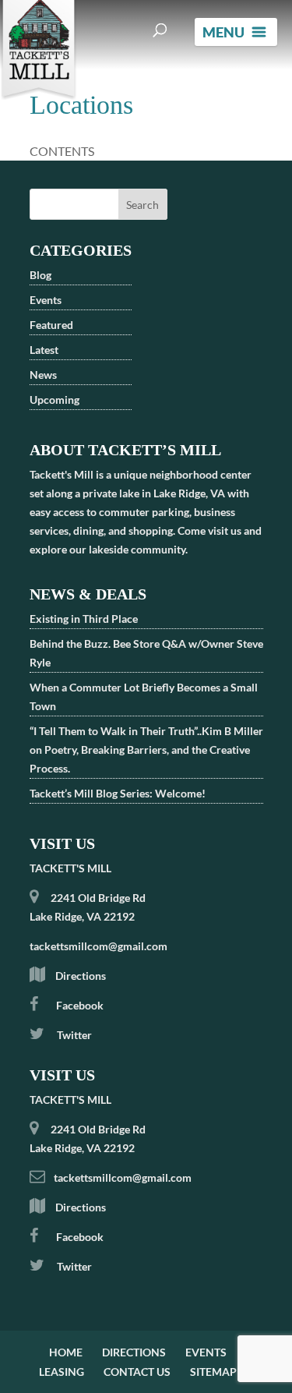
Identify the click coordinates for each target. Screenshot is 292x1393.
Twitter (73, 1034)
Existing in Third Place (84, 618)
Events (46, 299)
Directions (80, 975)
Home (66, 1352)
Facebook (80, 1005)
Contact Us (137, 1371)
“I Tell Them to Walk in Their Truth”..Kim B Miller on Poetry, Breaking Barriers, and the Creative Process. (146, 749)
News (43, 374)
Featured (51, 324)
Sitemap (213, 1371)
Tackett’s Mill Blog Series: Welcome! (118, 793)
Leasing (61, 1371)
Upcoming (54, 399)
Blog (40, 274)
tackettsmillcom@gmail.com (98, 946)
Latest (44, 349)
